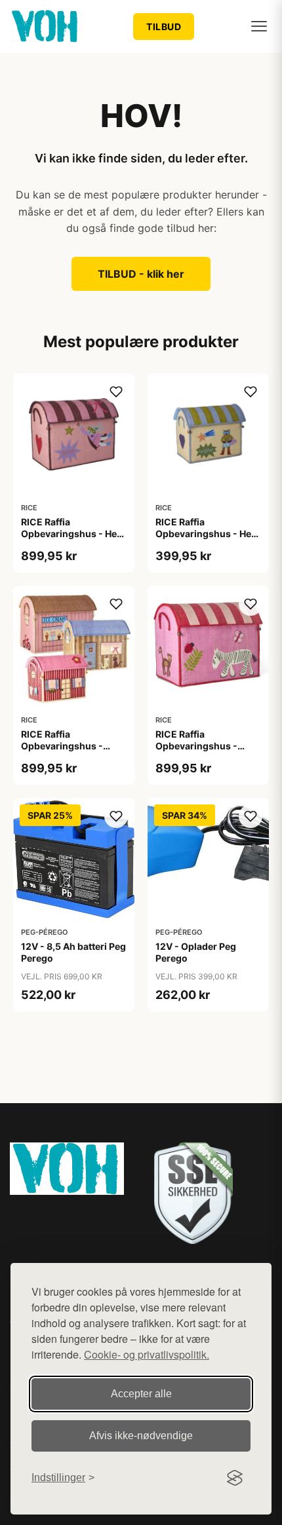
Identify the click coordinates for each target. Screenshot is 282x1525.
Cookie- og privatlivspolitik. (146, 1354)
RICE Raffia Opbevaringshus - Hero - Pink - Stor (74, 533)
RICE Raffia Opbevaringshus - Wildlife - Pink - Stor (200, 745)
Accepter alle (141, 1393)
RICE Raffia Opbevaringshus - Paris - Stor (62, 745)
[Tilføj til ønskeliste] (116, 392)
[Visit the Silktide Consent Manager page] (235, 1478)
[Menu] (259, 26)
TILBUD (163, 26)
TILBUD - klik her (141, 273)
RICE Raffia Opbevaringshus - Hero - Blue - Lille (208, 533)
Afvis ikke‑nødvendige (141, 1435)
